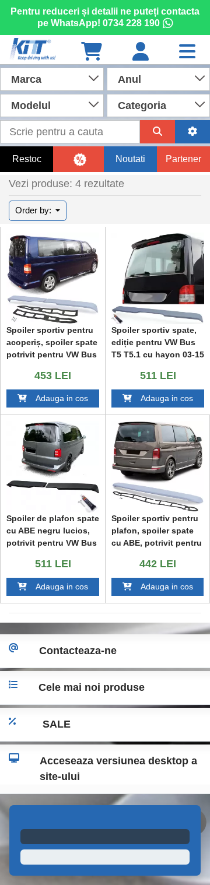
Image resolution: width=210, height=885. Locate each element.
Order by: (34, 210)
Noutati (130, 159)
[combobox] (51, 78)
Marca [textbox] (26, 79)
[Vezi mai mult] (52, 279)
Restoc (26, 159)
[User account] (141, 52)
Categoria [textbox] (142, 105)
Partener (183, 159)
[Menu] (187, 52)
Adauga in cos (57, 398)
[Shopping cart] (91, 52)
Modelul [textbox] (31, 105)
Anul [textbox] (129, 79)
